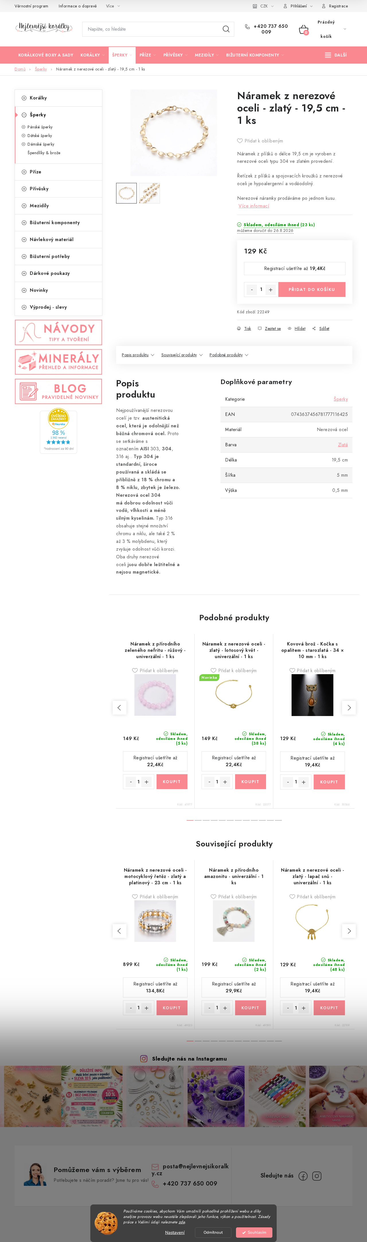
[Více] (335, 55)
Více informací (254, 206)
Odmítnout (213, 1232)
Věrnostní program (31, 6)
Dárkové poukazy (50, 273)
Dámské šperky (41, 144)
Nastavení (175, 1232)
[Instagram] (316, 1176)
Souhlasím (257, 1232)
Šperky (38, 115)
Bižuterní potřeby (50, 256)
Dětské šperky (40, 135)
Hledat (226, 29)
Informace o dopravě (78, 6)
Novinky (39, 290)
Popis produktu (135, 355)
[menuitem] (46, 55)
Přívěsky (39, 188)
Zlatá (343, 444)
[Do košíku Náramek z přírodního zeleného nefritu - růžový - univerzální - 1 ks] (172, 781)
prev (119, 708)
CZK (264, 6)
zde (182, 1222)
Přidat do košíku (312, 289)
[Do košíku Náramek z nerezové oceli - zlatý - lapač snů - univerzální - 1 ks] (329, 1007)
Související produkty (179, 355)
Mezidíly (39, 205)
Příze (36, 172)
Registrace (338, 6)
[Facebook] (303, 1176)
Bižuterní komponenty (55, 222)
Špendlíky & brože (44, 153)
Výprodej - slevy (48, 307)
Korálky (38, 98)
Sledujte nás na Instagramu (189, 1059)
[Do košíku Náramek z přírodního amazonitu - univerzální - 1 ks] (250, 1007)
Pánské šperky (40, 127)
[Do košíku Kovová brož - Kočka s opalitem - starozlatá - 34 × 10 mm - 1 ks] (329, 781)
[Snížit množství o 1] (252, 290)
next (349, 708)
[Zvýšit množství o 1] (271, 290)
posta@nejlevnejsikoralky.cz (190, 1170)
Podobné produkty (226, 355)
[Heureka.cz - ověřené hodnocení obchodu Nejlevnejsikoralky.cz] (58, 431)
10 (270, 820)
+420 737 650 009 (270, 29)
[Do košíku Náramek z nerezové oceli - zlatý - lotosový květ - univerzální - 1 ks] (250, 781)
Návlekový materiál (51, 239)
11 (278, 820)
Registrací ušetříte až (295, 268)
